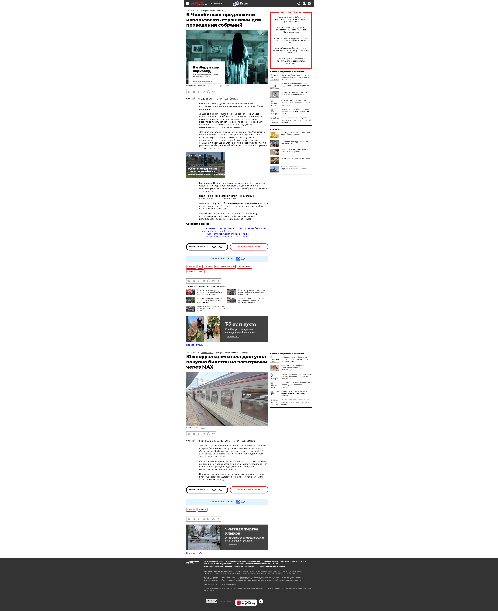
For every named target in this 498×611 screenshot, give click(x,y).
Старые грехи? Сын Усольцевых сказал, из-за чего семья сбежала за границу (295, 393)
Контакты (285, 561)
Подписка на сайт (270, 561)
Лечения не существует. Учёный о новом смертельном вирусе (295, 93)
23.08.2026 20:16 (192, 353)
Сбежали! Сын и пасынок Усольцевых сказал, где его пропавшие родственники (296, 385)
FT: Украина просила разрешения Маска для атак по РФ (294, 142)
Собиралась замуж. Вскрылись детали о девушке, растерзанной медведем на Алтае (294, 359)
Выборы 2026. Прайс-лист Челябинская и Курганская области (229, 566)
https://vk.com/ (224, 86)
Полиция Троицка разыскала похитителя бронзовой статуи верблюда (291, 61)
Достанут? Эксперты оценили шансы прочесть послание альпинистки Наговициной (296, 376)
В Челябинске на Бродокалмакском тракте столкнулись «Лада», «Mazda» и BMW (291, 40)
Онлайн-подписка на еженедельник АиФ (243, 561)
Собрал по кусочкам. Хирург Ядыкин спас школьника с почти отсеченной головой (296, 120)
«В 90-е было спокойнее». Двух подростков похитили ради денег (295, 85)
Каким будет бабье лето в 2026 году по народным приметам (295, 133)
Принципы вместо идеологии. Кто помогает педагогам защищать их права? (211, 309)
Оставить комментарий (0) (249, 247)
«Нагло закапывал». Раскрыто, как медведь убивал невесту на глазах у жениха (295, 402)
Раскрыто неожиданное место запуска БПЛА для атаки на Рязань (295, 168)
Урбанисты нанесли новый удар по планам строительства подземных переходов (251, 300)
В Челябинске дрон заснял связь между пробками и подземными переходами (251, 292)
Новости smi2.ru (194, 345)
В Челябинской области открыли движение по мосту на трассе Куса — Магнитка (291, 50)
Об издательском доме (213, 561)
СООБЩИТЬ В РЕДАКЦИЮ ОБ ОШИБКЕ (271, 566)
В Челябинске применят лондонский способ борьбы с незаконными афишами (209, 292)
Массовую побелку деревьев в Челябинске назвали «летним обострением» (209, 300)
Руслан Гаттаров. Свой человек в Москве (227, 234)
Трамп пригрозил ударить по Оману (295, 158)
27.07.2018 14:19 (192, 11)
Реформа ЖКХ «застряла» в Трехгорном (226, 236)
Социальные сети (299, 561)
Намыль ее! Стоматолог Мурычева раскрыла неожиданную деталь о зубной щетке (295, 77)
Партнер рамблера (226, 601)
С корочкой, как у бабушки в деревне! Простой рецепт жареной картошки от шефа (291, 19)
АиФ (203, 428)
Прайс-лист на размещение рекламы (219, 564)
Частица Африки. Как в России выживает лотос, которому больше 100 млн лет (295, 103)
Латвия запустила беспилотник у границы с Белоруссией (294, 151)
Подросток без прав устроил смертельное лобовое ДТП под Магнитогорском (291, 30)
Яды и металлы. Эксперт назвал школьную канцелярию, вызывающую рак (294, 368)
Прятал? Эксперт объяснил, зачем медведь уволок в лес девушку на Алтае (295, 111)
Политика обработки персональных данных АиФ (257, 564)
